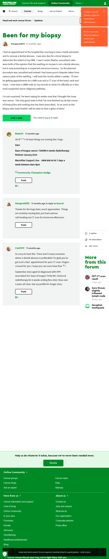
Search (14, 11)
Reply (23, 180)
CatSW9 (20, 248)
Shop (6, 545)
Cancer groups (11, 478)
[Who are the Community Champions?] (33, 172)
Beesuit (19, 133)
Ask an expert (10, 488)
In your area (9, 516)
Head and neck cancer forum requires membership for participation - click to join (55, 552)
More (78, 3)
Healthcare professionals (15, 540)
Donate (53, 463)
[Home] (9, 3)
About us (61, 496)
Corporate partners (64, 521)
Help (57, 483)
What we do (61, 511)
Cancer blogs (10, 483)
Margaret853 (18, 44)
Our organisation (63, 516)
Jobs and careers (64, 506)
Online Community (60, 3)
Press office (61, 526)
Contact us (61, 502)
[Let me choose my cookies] (4, 554)
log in (47, 118)
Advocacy (8, 530)
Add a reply (16, 118)
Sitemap (59, 488)
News (71, 11)
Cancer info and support (33, 3)
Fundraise (8, 521)
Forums (27, 11)
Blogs (40, 11)
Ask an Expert (56, 11)
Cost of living (10, 506)
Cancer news (61, 478)
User (105, 3)
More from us (11, 496)
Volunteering (10, 535)
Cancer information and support (18, 502)
